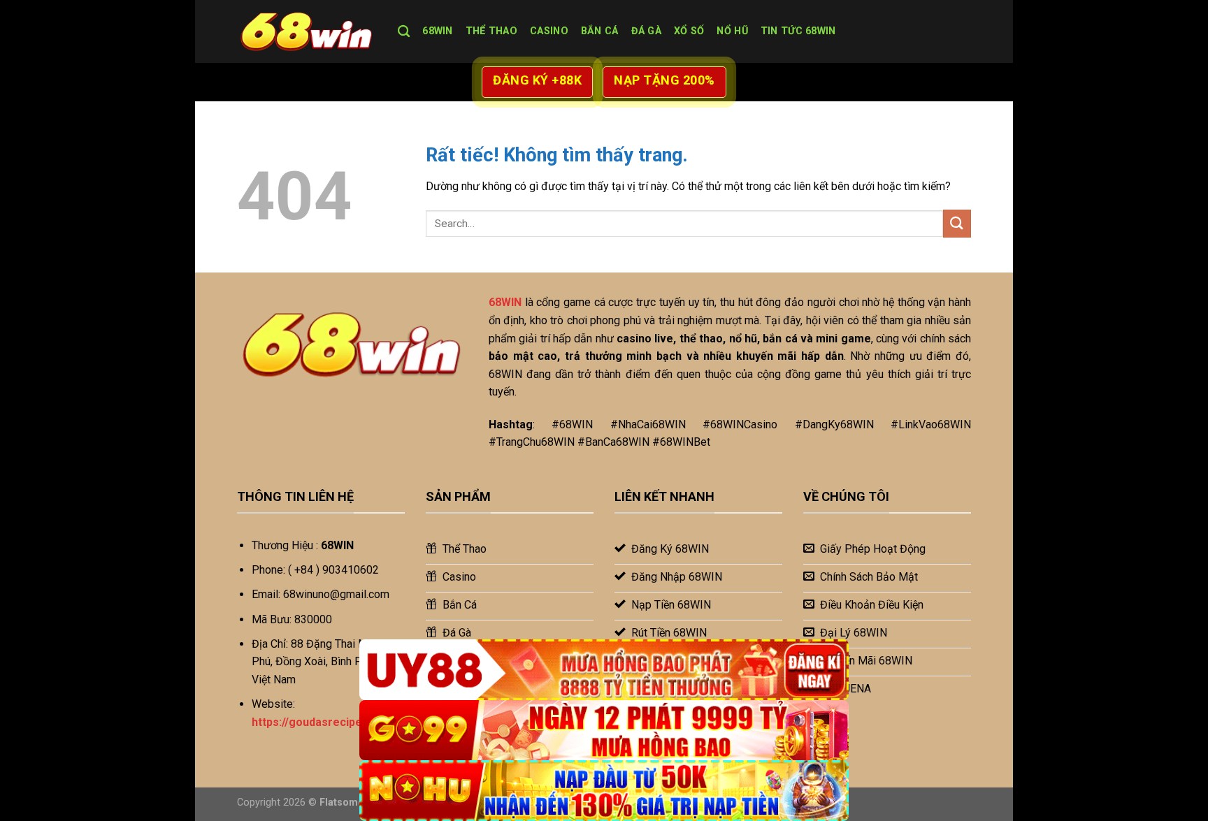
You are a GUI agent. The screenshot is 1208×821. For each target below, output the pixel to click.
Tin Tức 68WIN (798, 31)
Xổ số (689, 31)
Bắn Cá (600, 31)
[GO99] (604, 730)
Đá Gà (646, 31)
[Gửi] (957, 223)
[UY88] (604, 669)
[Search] (404, 31)
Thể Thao (491, 31)
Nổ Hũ (732, 31)
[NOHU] (604, 790)
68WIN (437, 31)
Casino (549, 31)
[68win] (307, 31)
